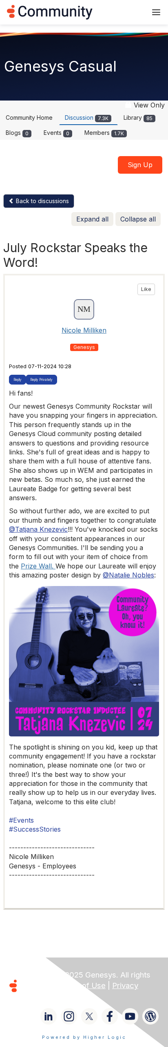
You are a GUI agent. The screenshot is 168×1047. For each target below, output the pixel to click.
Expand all (92, 219)
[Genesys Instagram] (69, 1016)
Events (56, 132)
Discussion (86, 117)
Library (138, 117)
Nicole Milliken (84, 330)
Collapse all (138, 219)
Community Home (29, 117)
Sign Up (140, 165)
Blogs (17, 132)
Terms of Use (81, 985)
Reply (17, 380)
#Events (21, 820)
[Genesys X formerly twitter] (89, 1016)
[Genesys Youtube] (130, 1016)
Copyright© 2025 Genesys (69, 975)
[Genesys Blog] (150, 1016)
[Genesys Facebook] (110, 1016)
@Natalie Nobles (128, 575)
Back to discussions (41, 200)
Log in (130, 12)
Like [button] (146, 289)
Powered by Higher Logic (84, 1037)
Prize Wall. (38, 566)
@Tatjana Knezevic (38, 529)
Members (104, 132)
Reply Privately (41, 380)
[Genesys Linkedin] (48, 1016)
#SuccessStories (35, 829)
